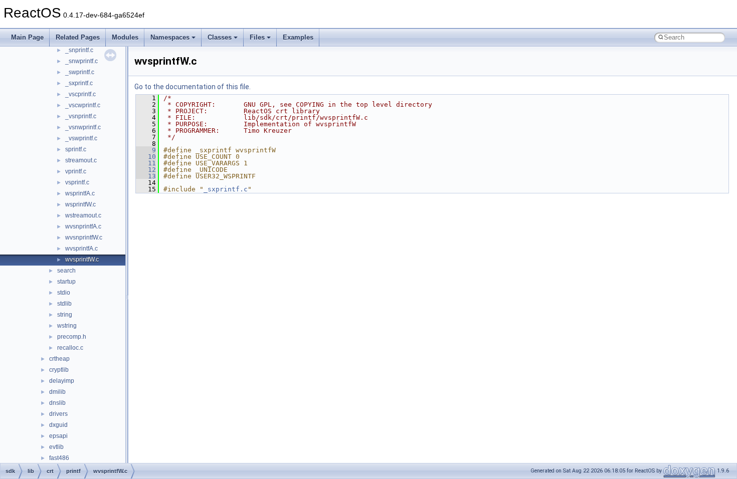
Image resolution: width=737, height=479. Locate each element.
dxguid (58, 424)
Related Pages (78, 37)
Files (257, 37)
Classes (220, 37)
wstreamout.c (83, 215)
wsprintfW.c (80, 204)
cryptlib (59, 369)
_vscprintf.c (80, 94)
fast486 (59, 457)
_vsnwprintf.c (83, 127)
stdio (63, 292)
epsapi (58, 435)
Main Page (27, 37)
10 (146, 156)
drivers (58, 413)
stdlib (64, 303)
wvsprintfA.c (81, 248)
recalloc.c (70, 347)
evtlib (56, 446)
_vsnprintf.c (80, 116)
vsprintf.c (77, 182)
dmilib (57, 391)
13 (146, 176)
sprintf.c (75, 149)
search (66, 270)
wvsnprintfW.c (83, 237)
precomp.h (71, 336)
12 (146, 169)
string (64, 314)
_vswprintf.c (81, 138)
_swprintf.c (79, 72)
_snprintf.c (79, 50)
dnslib (57, 402)
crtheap (59, 358)
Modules (125, 37)
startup (66, 281)
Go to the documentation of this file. (192, 87)
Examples (298, 37)
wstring (67, 325)
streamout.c (81, 160)
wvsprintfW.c (82, 259)
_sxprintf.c (79, 83)
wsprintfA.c (80, 193)
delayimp (61, 380)
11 (146, 163)
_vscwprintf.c (82, 105)
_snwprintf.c (81, 61)
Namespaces (170, 37)
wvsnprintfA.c (83, 226)
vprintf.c (75, 171)
